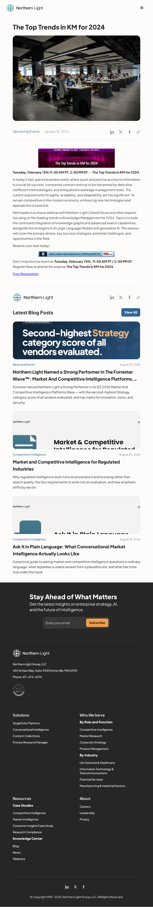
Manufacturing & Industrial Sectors (102, 786)
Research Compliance (27, 832)
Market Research (91, 736)
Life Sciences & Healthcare (97, 762)
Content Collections (26, 736)
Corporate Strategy (93, 742)
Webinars (19, 859)
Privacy (84, 819)
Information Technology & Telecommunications (97, 771)
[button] (142, 8)
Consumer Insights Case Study (33, 825)
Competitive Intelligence (96, 729)
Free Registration (25, 274)
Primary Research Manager (30, 742)
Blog (16, 846)
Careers (85, 806)
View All (131, 312)
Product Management (94, 748)
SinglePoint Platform (26, 723)
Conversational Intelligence (31, 729)
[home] (24, 8)
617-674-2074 (32, 677)
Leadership (87, 813)
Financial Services (91, 779)
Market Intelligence (25, 819)
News (16, 852)
